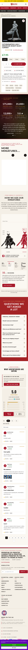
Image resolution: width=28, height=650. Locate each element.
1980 (7, 85)
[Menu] (2, 4)
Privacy (3, 591)
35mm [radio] (10, 59)
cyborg (16, 85)
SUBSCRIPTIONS (5, 601)
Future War (8, 90)
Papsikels (13, 81)
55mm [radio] (16, 59)
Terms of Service (6, 589)
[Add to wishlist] (23, 20)
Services (3, 583)
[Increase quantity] (8, 64)
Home (2, 14)
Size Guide (8, 70)
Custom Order (20, 70)
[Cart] (25, 4)
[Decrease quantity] (3, 64)
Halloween (5, 8)
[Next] (25, 155)
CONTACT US (4, 605)
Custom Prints (12, 10)
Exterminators (18, 87)
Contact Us (18, 583)
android (11, 85)
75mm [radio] (22, 59)
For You (3, 10)
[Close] (27, 641)
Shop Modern (8, 285)
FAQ (16, 581)
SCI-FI (19, 8)
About (3, 585)
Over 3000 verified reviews (18, 49)
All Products (8, 14)
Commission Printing (20, 589)
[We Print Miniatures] (14, 4)
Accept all (14, 644)
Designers (22, 10)
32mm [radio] (4, 59)
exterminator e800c (10, 87)
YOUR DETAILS (4, 603)
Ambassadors (5, 581)
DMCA (2, 587)
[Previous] (13, 155)
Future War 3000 (15, 90)
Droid (21, 85)
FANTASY (13, 8)
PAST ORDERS (4, 599)
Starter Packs (18, 585)
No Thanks (14, 647)
